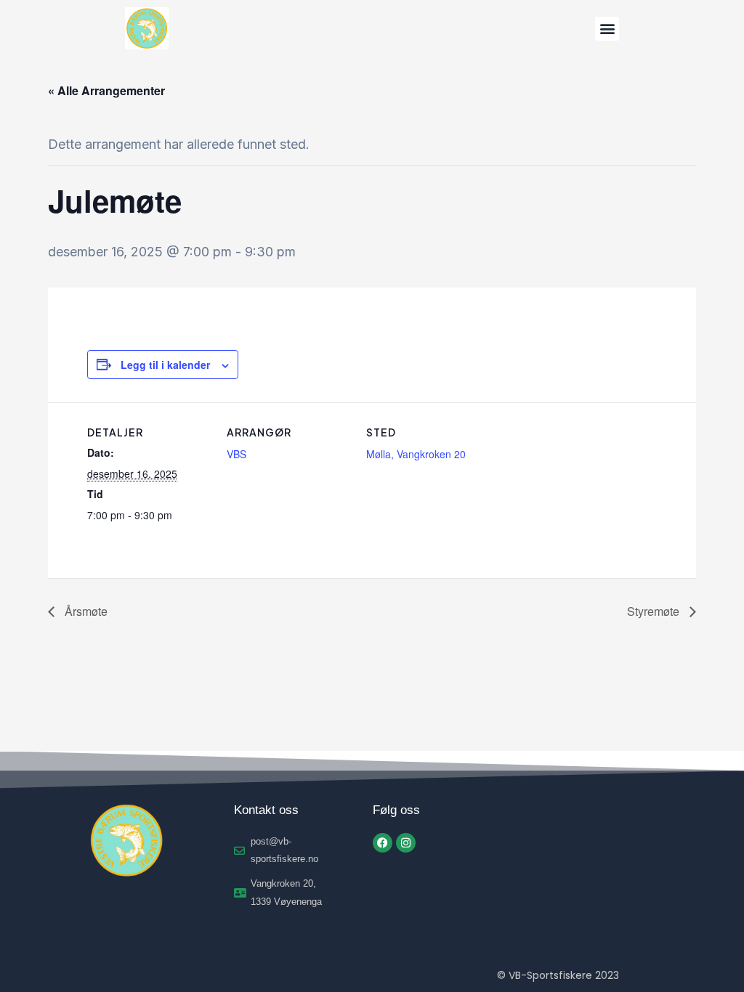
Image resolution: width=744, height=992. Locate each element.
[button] (607, 29)
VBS (236, 454)
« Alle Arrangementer (106, 90)
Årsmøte (85, 611)
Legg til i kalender (165, 364)
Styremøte (654, 611)
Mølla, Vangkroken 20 (416, 454)
